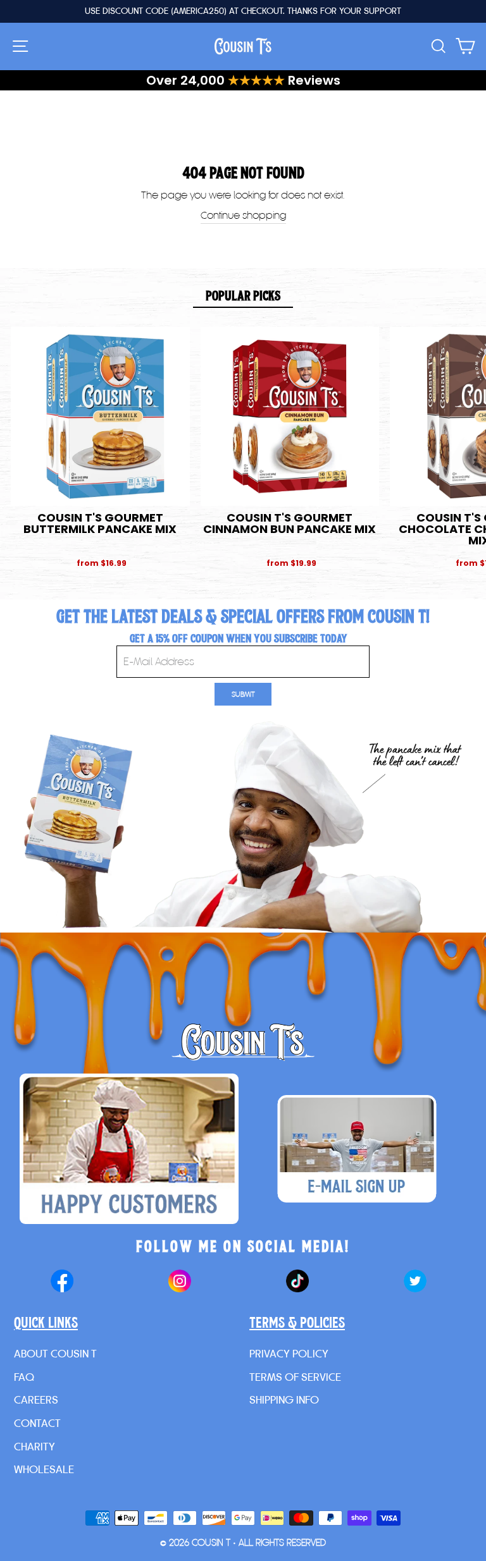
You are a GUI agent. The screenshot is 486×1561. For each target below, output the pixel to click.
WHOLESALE (44, 1469)
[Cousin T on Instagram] (179, 1282)
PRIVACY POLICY (288, 1353)
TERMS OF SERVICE (295, 1377)
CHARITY (34, 1446)
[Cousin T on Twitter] (415, 1282)
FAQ (24, 1377)
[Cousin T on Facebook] (62, 1282)
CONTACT (37, 1423)
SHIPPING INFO (284, 1399)
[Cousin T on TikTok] (297, 1282)
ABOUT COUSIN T (55, 1353)
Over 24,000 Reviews (243, 80)
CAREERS (36, 1399)
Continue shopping (243, 215)
